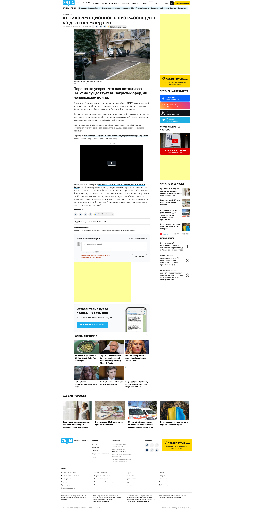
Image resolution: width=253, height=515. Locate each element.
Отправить (139, 256)
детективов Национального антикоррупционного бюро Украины (116, 135)
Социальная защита (100, 473)
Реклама (95, 451)
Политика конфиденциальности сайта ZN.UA (177, 508)
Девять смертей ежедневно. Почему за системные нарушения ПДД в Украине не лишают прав (172, 246)
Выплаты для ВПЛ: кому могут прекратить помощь (170, 202)
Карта (94, 457)
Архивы (94, 444)
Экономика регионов (68, 488)
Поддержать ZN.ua (182, 3)
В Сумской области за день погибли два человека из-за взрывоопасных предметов (169, 215)
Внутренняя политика (68, 473)
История (162, 476)
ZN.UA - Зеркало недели (175, 150)
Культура (129, 485)
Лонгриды (136, 3)
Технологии (130, 476)
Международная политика (70, 476)
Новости (96, 3)
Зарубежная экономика (102, 476)
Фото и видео (114, 3)
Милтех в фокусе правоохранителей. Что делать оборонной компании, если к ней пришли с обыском (170, 260)
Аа (172, 3)
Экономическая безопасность (104, 482)
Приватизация (66, 485)
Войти (166, 3)
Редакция (95, 447)
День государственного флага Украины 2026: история (170, 226)
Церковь (129, 482)
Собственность (164, 485)
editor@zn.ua (123, 462)
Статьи (104, 3)
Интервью (126, 3)
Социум (161, 473)
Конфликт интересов (101, 479)
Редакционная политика (100, 454)
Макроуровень (66, 479)
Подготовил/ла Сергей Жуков (88, 221)
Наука (128, 473)
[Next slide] (188, 8)
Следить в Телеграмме (93, 325)
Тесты (144, 3)
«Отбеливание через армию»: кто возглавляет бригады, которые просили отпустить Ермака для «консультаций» (171, 275)
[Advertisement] (102, 282)
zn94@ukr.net (116, 456)
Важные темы (69, 8)
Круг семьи (163, 479)
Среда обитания (131, 479)
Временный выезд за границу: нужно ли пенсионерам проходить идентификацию (171, 192)
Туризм (161, 482)
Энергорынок (65, 482)
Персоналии (98, 485)
